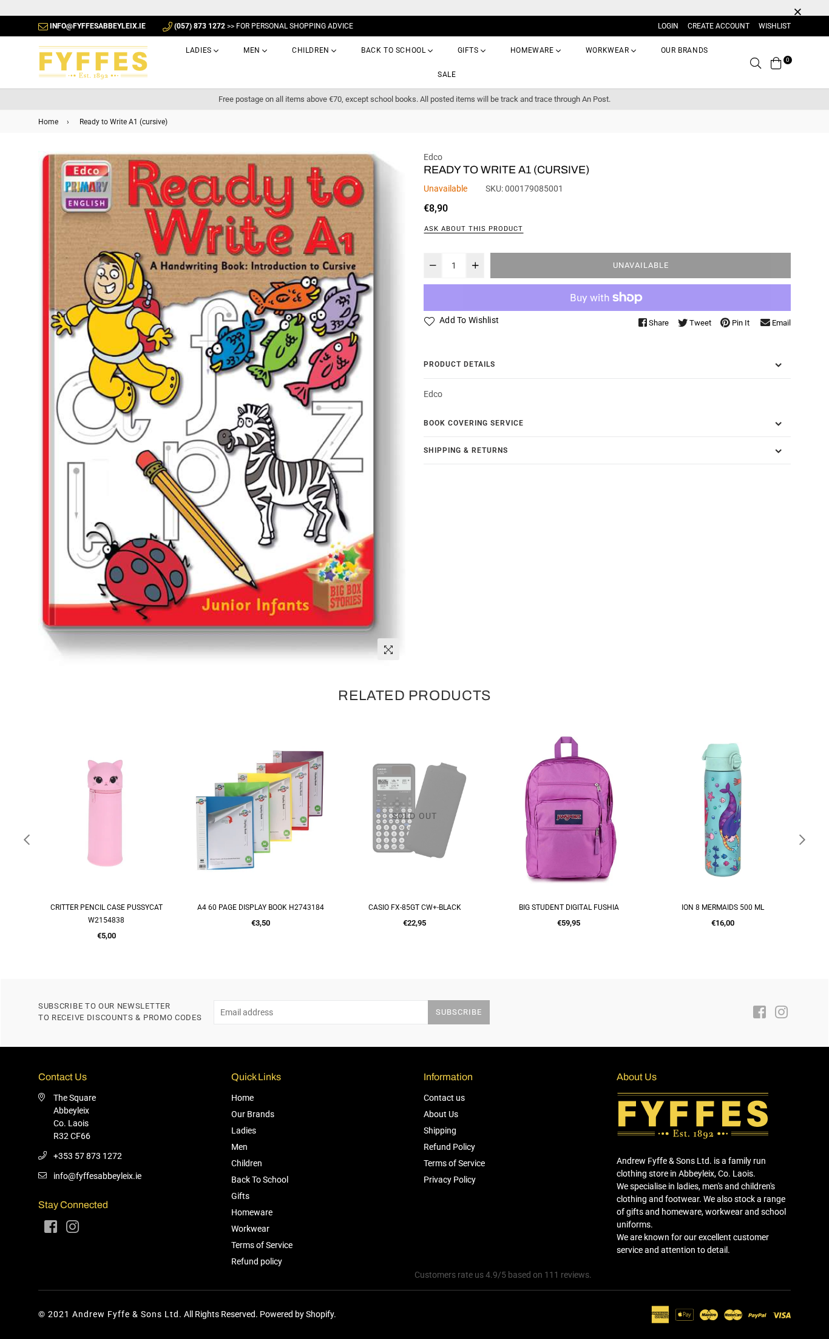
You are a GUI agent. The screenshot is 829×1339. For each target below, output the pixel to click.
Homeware (533, 50)
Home (48, 122)
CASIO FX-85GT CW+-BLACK (414, 907)
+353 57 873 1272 (87, 1156)
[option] (221, 409)
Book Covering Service (474, 423)
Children (311, 50)
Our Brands (684, 50)
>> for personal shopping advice (263, 26)
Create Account (718, 26)
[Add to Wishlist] (160, 781)
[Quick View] (160, 757)
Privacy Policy (450, 1179)
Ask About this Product (473, 229)
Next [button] (802, 839)
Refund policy (256, 1261)
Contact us (444, 1098)
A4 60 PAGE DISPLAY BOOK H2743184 (260, 907)
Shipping (440, 1130)
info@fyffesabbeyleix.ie (97, 1176)
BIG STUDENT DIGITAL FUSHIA (569, 907)
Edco (433, 157)
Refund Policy (449, 1147)
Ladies (200, 50)
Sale (447, 74)
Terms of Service (262, 1245)
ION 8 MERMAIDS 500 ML (723, 907)
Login (668, 26)
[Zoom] (388, 649)
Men (252, 50)
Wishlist (775, 26)
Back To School (394, 50)
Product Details (459, 364)
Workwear (608, 50)
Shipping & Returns (466, 450)
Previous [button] (26, 839)
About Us (441, 1114)
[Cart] (776, 62)
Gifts (469, 50)
